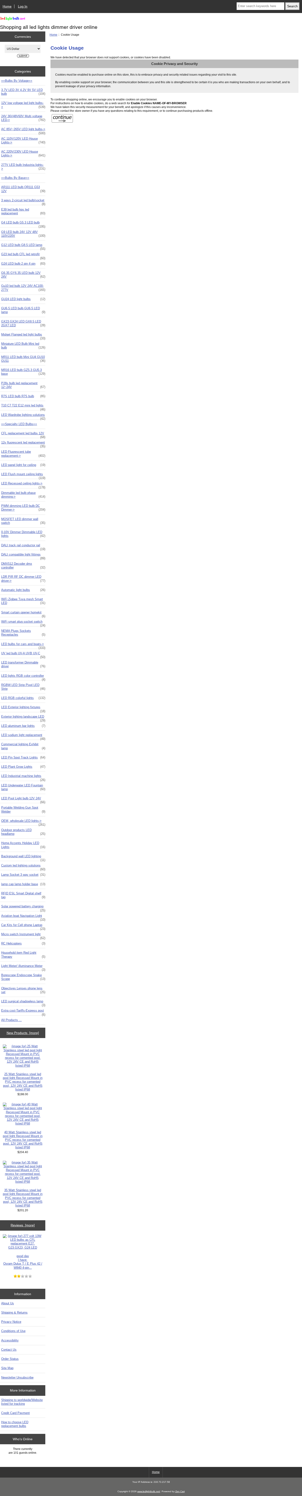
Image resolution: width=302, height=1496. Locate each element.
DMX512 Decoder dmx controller (23, 565)
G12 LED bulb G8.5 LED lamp (23, 246)
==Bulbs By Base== (15, 178)
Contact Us (9, 1349)
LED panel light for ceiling (23, 465)
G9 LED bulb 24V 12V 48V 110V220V (23, 233)
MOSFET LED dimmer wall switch (23, 521)
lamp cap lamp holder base (23, 884)
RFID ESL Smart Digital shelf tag (23, 895)
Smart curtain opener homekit (23, 614)
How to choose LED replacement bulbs (14, 1424)
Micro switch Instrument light (23, 935)
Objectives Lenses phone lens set (23, 990)
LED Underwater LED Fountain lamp (23, 787)
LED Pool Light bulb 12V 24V (23, 800)
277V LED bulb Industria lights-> (23, 166)
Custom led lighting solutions (23, 867)
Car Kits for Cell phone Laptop (23, 926)
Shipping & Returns (14, 1312)
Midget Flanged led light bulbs (23, 336)
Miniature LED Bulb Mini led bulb (23, 345)
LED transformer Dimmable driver (23, 664)
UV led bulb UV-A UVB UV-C (23, 654)
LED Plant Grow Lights (23, 766)
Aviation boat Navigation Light (23, 917)
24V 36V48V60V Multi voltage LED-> (23, 118)
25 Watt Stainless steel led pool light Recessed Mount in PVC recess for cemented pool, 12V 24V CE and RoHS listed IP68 (22, 1081)
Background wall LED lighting (23, 857)
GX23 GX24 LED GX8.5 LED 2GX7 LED (23, 323)
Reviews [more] (23, 1225)
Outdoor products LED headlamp (23, 832)
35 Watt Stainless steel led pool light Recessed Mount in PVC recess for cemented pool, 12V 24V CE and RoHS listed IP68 (22, 1197)
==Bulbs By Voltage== (16, 80)
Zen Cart (180, 1491)
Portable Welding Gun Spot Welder (23, 809)
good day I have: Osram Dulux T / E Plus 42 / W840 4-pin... (22, 1261)
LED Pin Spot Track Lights (23, 757)
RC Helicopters (23, 943)
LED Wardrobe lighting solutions (23, 416)
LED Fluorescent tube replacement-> (23, 453)
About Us (7, 1303)
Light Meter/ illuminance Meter (23, 967)
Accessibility (10, 1340)
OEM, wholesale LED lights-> (23, 822)
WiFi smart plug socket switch (23, 623)
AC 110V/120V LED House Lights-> (23, 140)
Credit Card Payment (15, 1413)
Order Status (10, 1359)
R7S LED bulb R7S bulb (23, 396)
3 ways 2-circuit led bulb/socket (23, 201)
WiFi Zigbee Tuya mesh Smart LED (23, 601)
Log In (22, 6)
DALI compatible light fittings (23, 556)
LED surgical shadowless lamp (23, 1003)
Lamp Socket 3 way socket (23, 874)
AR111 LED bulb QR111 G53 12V (23, 189)
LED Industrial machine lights (23, 777)
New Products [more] (23, 1033)
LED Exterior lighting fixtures (23, 708)
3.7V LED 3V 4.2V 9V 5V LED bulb (23, 91)
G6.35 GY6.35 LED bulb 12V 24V (23, 274)
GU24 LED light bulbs (23, 299)
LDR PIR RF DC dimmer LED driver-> (23, 578)
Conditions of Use (13, 1331)
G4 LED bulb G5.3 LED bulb (23, 224)
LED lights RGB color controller (23, 677)
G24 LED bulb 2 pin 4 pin (23, 263)
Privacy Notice (11, 1322)
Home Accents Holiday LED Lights (23, 845)
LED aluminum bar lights (23, 726)
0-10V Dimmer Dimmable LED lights (23, 534)
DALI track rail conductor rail (23, 546)
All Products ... (11, 1020)
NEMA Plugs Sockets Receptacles (23, 632)
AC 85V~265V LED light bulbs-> (23, 130)
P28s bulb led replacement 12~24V (23, 385)
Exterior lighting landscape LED (23, 718)
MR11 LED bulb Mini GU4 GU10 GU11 (23, 358)
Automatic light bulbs (23, 590)
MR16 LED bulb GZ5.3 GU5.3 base (23, 371)
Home (7, 6)
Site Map (7, 1368)
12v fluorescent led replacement (23, 444)
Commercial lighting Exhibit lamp (23, 746)
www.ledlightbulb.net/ (148, 1491)
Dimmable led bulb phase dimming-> (23, 494)
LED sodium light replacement (23, 736)
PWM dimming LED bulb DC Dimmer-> (23, 507)
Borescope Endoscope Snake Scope (23, 977)
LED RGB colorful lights (23, 698)
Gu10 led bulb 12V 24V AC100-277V (23, 287)
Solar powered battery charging (23, 908)
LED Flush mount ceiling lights (23, 475)
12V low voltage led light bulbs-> (23, 104)
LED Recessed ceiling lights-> (23, 485)
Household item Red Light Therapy (23, 954)
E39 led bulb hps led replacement (23, 211)
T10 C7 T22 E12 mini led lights (23, 407)
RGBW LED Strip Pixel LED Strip (23, 686)
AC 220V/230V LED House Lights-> (23, 153)
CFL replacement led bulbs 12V (23, 434)
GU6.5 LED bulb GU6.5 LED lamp (23, 310)
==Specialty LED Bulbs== (19, 424)
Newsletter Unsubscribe (17, 1377)
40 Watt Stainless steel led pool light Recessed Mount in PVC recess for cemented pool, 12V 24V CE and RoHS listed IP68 (22, 1139)
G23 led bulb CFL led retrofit (23, 255)
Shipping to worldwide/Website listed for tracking (22, 1401)
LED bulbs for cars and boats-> (23, 645)
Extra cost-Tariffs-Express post (23, 1012)
